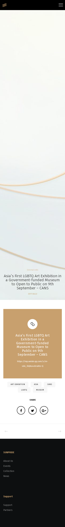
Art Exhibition (18, 384)
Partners (7, 510)
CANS (49, 384)
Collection (8, 471)
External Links (32, 270)
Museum (40, 390)
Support (7, 505)
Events (6, 466)
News (6, 476)
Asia (36, 384)
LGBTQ (24, 390)
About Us (8, 461)
